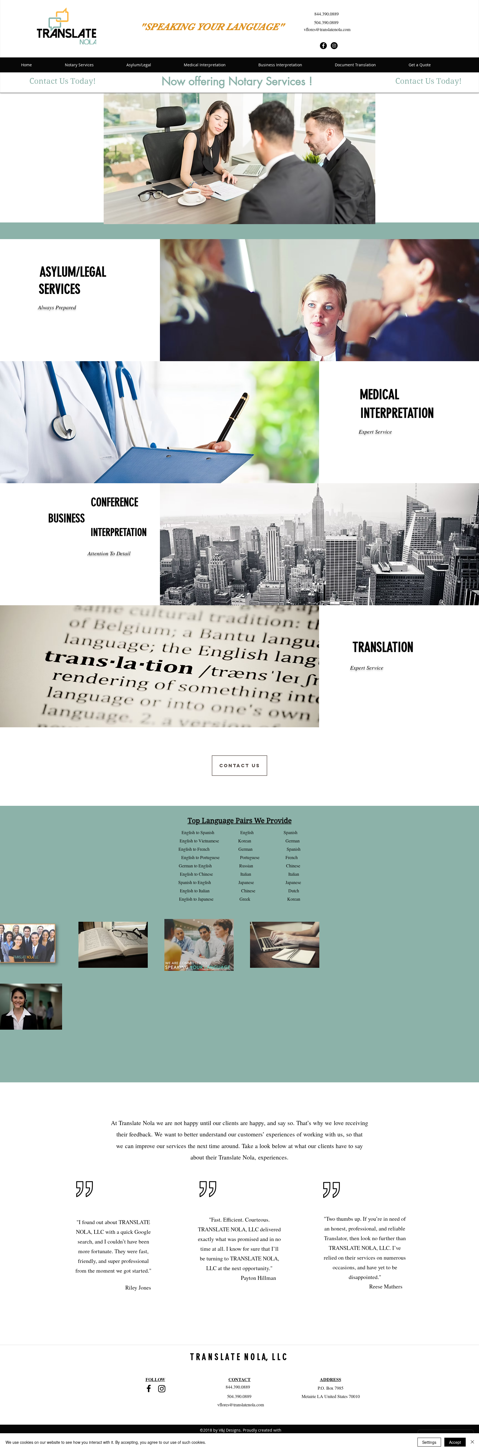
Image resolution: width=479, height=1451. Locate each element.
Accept (455, 1442)
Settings (429, 1442)
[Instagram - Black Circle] (334, 45)
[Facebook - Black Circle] (323, 45)
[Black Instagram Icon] (162, 1389)
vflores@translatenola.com (327, 29)
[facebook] (149, 1388)
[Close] (472, 1442)
